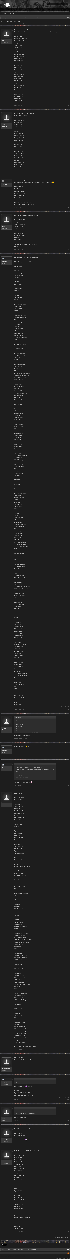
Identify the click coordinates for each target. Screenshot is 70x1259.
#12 (68, 1120)
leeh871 (4, 226)
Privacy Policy (66, 1255)
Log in (66, 1)
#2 (68, 172)
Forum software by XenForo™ (13, 1255)
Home (3, 9)
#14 (68, 1231)
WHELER (4, 261)
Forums (9, 9)
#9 (68, 1049)
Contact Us (54, 1253)
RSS (68, 1253)
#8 (68, 785)
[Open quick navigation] (68, 18)
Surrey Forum (67, 1258)
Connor (4, 1161)
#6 (68, 738)
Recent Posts (13, 13)
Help (59, 1253)
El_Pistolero (5, 1082)
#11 (68, 1099)
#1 (68, 105)
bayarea (21, 23)
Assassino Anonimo (5, 728)
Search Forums (5, 13)
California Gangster (4, 125)
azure (3, 804)
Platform (3, 1253)
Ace (3, 768)
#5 (68, 709)
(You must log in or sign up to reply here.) (61, 1237)
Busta (3, 1118)
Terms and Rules (58, 1255)
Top (65, 1253)
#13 (68, 1142)
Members (17, 9)
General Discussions (10, 23)
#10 (68, 1066)
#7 (68, 755)
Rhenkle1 (4, 184)
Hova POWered (6, 1068)
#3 (68, 207)
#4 (68, 249)
